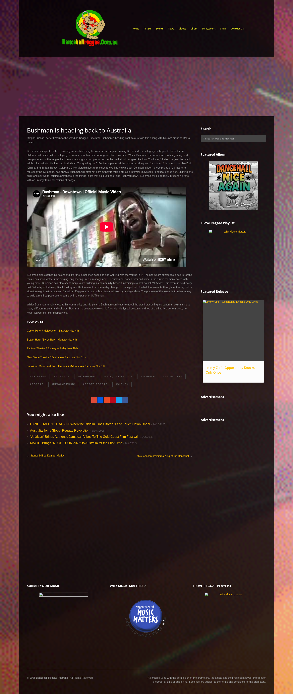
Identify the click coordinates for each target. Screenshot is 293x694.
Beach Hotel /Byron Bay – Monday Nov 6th (52, 339)
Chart (194, 28)
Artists (147, 28)
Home (136, 28)
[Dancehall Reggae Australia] (89, 30)
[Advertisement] (146, 86)
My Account (208, 28)
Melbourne (173, 376)
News (171, 28)
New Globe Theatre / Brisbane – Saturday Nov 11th (56, 357)
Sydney (122, 384)
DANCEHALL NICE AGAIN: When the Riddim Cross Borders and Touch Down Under (90, 424)
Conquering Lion (119, 376)
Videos (182, 28)
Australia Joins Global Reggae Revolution (59, 430)
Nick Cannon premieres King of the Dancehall (163, 455)
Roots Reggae (96, 384)
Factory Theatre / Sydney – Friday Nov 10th (52, 348)
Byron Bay (87, 376)
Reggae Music (64, 384)
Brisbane (39, 376)
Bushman (63, 376)
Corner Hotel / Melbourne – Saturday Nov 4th (53, 330)
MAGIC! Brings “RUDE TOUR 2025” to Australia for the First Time (76, 443)
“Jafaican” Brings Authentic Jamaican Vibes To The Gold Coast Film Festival (84, 436)
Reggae (38, 384)
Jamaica (148, 376)
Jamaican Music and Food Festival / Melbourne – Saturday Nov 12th (66, 366)
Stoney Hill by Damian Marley (47, 455)
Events (159, 28)
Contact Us (237, 28)
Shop (223, 28)
